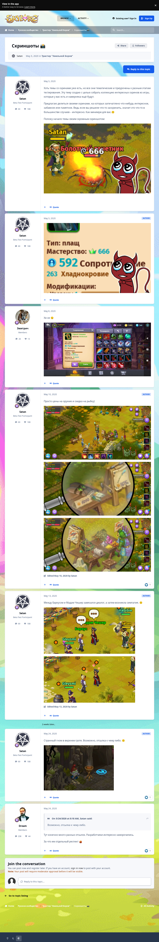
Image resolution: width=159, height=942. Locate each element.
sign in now (77, 868)
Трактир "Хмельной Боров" (57, 55)
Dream (23, 826)
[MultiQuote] (45, 207)
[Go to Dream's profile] (22, 814)
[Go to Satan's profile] (13, 56)
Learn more (6, 5)
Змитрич (22, 328)
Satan (20, 55)
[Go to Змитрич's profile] (22, 317)
